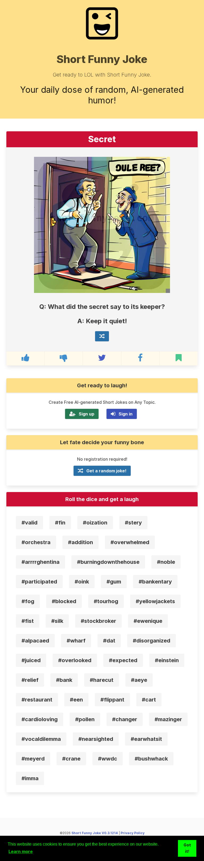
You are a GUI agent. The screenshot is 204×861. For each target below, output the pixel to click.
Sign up (86, 414)
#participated (39, 581)
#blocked (64, 601)
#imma (30, 778)
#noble (166, 562)
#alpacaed (35, 640)
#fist (28, 621)
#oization (95, 522)
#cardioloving (40, 719)
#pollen (85, 719)
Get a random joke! (106, 470)
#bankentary (155, 581)
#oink (82, 581)
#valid (29, 522)
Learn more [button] (20, 851)
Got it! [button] (187, 848)
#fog (28, 601)
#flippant (112, 699)
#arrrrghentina (41, 562)
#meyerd (33, 758)
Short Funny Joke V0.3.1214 (94, 833)
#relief (30, 680)
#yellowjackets (155, 601)
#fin (60, 522)
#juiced (31, 660)
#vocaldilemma (41, 739)
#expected (123, 660)
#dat (109, 640)
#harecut (101, 680)
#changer (124, 719)
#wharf (76, 640)
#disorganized (151, 640)
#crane (71, 758)
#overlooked (74, 660)
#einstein (167, 660)
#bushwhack (151, 758)
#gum (114, 581)
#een (76, 699)
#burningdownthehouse (108, 562)
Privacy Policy (132, 833)
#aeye (139, 680)
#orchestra (36, 542)
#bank (64, 680)
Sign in (125, 414)
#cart (149, 699)
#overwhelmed (129, 542)
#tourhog (106, 601)
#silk (57, 621)
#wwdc (107, 758)
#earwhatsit (146, 739)
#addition (80, 542)
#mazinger (168, 719)
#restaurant (37, 699)
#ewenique (148, 621)
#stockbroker (98, 621)
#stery (133, 522)
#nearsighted (95, 739)
